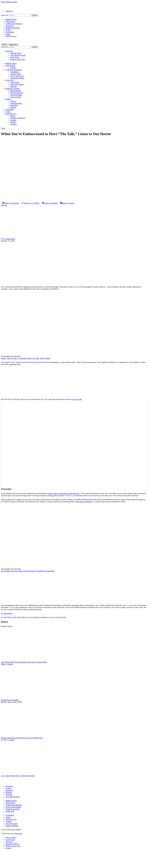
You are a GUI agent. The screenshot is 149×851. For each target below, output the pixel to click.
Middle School (11, 19)
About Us (9, 11)
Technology (10, 32)
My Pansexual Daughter (10, 700)
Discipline (14, 105)
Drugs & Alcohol (16, 93)
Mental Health (15, 91)
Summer (13, 120)
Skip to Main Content (9, 2)
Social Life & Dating (13, 807)
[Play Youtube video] (74, 443)
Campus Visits (15, 74)
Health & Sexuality (13, 28)
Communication (16, 103)
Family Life (10, 811)
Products (13, 124)
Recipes (13, 122)
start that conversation (84, 502)
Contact (8, 821)
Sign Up (4, 205)
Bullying (13, 86)
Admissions (14, 72)
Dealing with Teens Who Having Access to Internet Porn (22, 738)
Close (3, 128)
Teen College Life (17, 76)
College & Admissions (14, 24)
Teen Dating (14, 82)
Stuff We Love (11, 36)
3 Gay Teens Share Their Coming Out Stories (17, 776)
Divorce (13, 101)
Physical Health (16, 95)
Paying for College (17, 78)
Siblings (13, 107)
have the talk (77, 399)
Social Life (10, 26)
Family (8, 30)
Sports (8, 34)
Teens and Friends (17, 84)
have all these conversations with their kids (64, 493)
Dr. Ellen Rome (9, 239)
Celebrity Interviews (17, 118)
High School (10, 21)
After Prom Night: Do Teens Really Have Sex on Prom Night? (24, 662)
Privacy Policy (11, 838)
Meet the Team (15, 53)
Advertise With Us (12, 844)
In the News (14, 57)
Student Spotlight (12, 826)
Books (12, 116)
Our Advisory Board (17, 55)
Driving (13, 68)
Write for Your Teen (17, 59)
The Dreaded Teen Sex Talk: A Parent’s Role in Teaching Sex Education (27, 571)
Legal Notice (10, 840)
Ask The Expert (11, 824)
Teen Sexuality (15, 97)
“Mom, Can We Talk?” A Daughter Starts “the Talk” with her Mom (25, 358)
